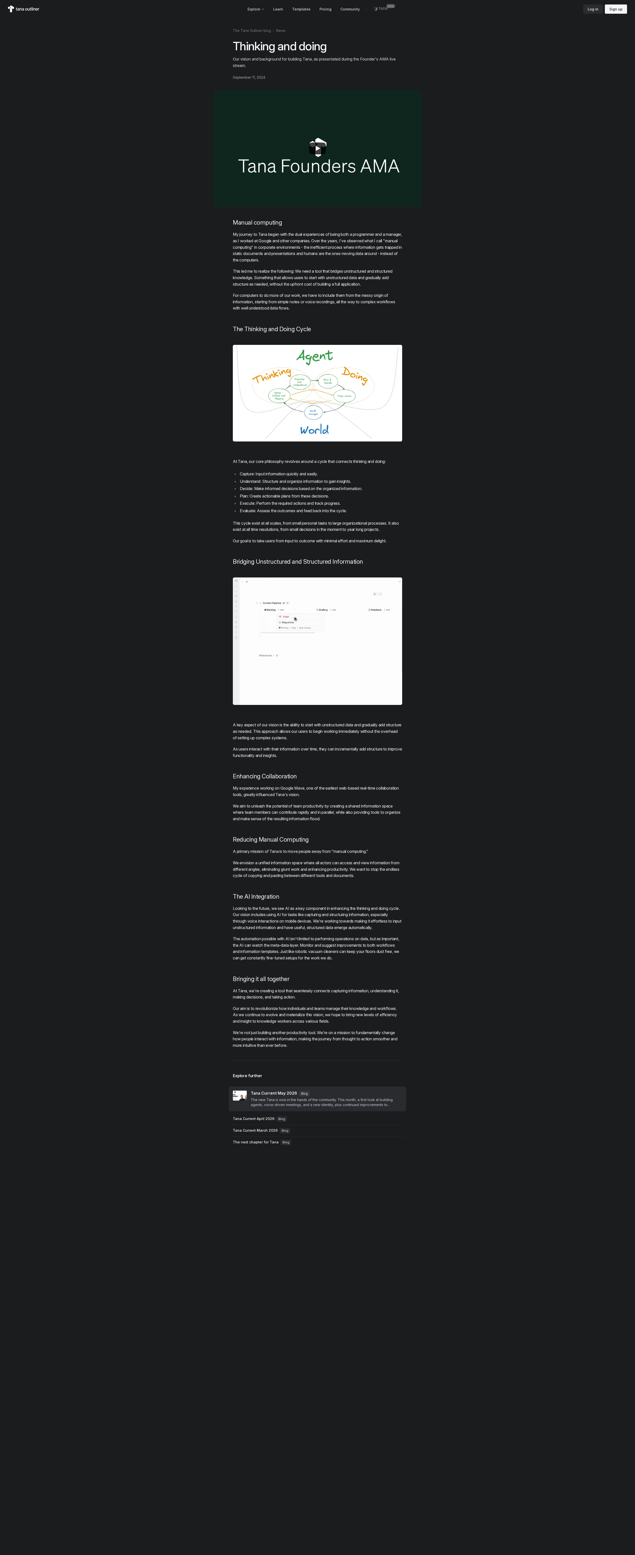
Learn (278, 9)
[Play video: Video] (317, 148)
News (280, 30)
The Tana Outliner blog (252, 30)
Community (350, 9)
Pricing (325, 9)
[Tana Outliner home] (23, 8)
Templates (301, 9)
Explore (254, 9)
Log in (593, 9)
